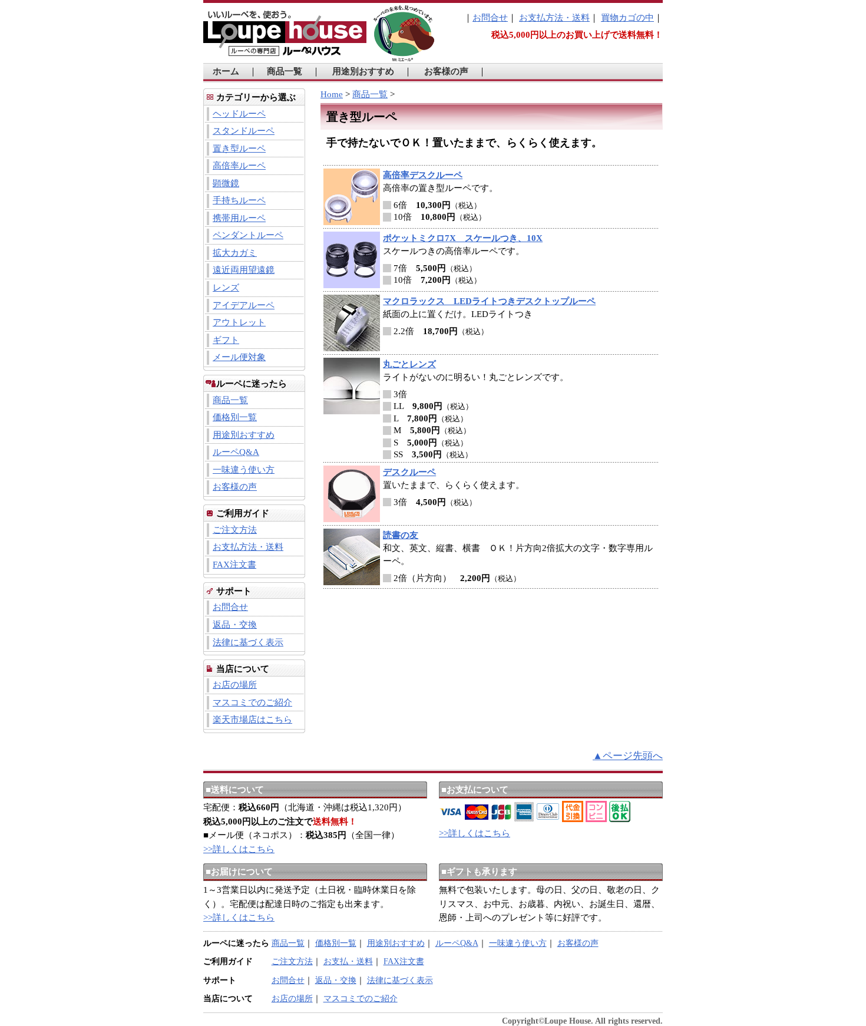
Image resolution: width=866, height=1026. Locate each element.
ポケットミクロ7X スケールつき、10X (463, 238)
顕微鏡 (226, 183)
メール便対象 (239, 357)
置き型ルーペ (239, 148)
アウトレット (239, 322)
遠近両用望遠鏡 (244, 270)
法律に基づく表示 (248, 642)
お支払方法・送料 (554, 17)
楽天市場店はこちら (252, 719)
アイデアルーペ (244, 305)
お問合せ (490, 17)
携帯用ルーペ (239, 218)
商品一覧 (284, 71)
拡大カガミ (235, 253)
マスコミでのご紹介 (252, 702)
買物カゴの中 (627, 17)
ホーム (226, 71)
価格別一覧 (235, 417)
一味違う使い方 (244, 469)
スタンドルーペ (244, 131)
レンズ (226, 287)
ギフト (226, 340)
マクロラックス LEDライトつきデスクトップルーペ (489, 301)
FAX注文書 (234, 564)
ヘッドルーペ (239, 113)
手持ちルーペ (239, 200)
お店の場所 (235, 685)
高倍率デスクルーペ (422, 175)
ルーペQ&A (236, 452)
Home (331, 94)
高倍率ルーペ (239, 165)
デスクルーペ (409, 472)
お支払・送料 (348, 961)
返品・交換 (235, 624)
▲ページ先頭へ (628, 755)
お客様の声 (446, 71)
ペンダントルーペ (248, 235)
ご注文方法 (235, 530)
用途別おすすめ (363, 71)
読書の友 (400, 535)
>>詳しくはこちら (239, 849)
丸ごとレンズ (409, 364)
